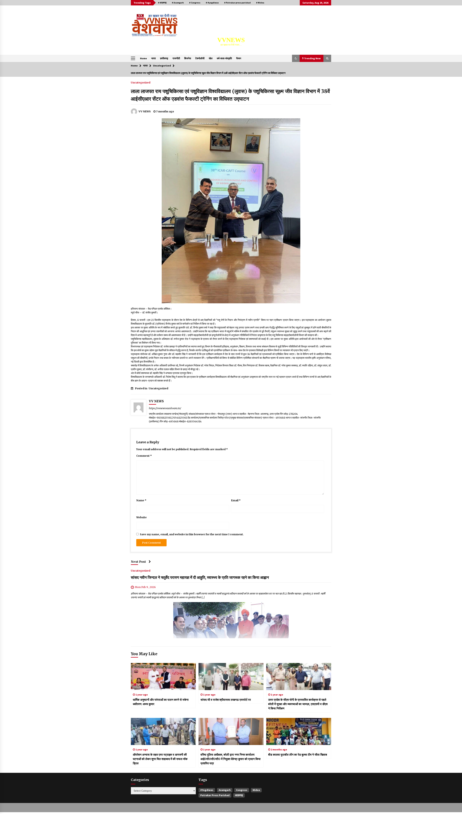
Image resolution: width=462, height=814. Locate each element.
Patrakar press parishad (215, 795)
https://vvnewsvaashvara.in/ (165, 408)
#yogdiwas (206, 790)
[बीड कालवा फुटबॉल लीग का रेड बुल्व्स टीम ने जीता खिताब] (298, 731)
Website (141, 517)
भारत (153, 58)
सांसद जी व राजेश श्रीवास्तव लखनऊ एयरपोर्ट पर (226, 699)
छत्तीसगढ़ (164, 58)
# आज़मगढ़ (162, 2)
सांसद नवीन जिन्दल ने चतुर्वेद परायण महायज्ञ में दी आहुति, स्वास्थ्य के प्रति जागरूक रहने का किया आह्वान (200, 577)
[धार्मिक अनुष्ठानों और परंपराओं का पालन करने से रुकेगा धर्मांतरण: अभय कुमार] (163, 676)
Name (141, 500)
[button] (296, 58)
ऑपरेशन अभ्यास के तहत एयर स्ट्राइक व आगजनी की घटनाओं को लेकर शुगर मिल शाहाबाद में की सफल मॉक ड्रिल (160, 759)
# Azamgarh (178, 2)
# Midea (260, 2)
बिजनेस (187, 58)
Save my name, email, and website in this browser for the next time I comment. (192, 534)
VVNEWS (231, 40)
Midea (256, 790)
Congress (241, 790)
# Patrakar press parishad (237, 2)
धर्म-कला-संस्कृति (224, 58)
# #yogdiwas (212, 2)
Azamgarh (225, 790)
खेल (210, 58)
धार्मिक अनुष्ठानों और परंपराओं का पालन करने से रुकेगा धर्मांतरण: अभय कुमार (161, 702)
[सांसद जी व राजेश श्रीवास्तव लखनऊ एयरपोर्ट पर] (231, 676)
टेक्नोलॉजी (199, 58)
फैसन (238, 58)
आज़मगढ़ (239, 795)
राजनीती (176, 58)
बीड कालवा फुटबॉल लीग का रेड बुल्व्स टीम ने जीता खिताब (297, 754)
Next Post (138, 561)
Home (143, 58)
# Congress (194, 2)
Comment (144, 455)
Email (236, 500)
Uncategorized (140, 82)
